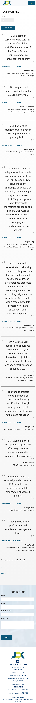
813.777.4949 (20, 673)
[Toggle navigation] (31, 3)
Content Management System (18, 699)
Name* (3, 595)
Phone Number (6, 611)
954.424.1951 (20, 684)
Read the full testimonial (12, 66)
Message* (4, 618)
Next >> (3, 573)
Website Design (30, 699)
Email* (3, 603)
